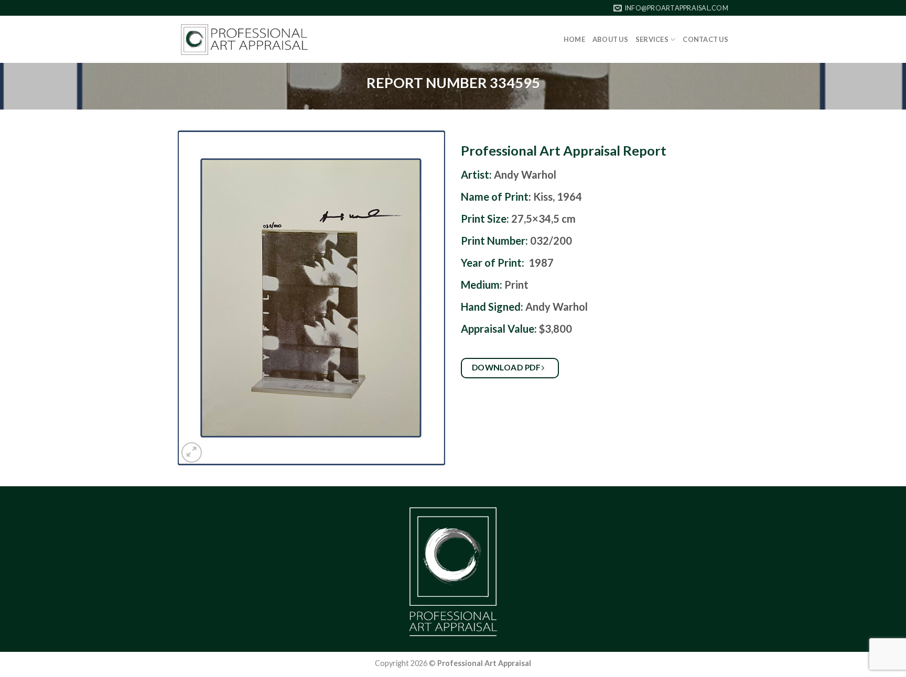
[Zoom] (191, 452)
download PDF (507, 367)
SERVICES (651, 39)
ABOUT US (610, 39)
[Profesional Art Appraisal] (244, 39)
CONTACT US (705, 39)
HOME (574, 39)
